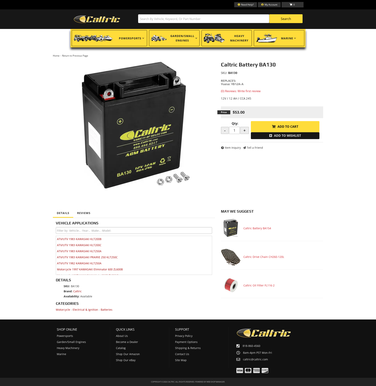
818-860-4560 (251, 346)
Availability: (72, 296)
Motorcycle (63, 309)
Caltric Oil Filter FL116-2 (259, 285)
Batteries (106, 309)
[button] (220, 18)
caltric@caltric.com (255, 359)
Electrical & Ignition (85, 309)
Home (56, 55)
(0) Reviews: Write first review (241, 91)
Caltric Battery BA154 (257, 228)
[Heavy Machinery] (214, 38)
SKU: (224, 73)
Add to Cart (287, 126)
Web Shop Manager (216, 382)
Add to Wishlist (287, 135)
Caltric (77, 291)
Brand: (68, 291)
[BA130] (134, 126)
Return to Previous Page (75, 55)
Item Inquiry (233, 147)
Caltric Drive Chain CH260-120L (263, 257)
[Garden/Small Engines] (158, 38)
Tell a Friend (255, 147)
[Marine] (266, 38)
